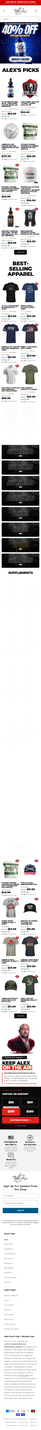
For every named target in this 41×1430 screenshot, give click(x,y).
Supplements (8, 1249)
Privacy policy (33, 1419)
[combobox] (20, 19)
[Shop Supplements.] (20, 452)
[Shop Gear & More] (20, 561)
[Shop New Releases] (20, 483)
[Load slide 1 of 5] (4, 63)
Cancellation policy (11, 1425)
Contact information (11, 1422)
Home (6, 1239)
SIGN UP (20, 1210)
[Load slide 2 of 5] (12, 63)
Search (6, 1300)
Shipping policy (23, 1425)
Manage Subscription (11, 1329)
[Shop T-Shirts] (20, 514)
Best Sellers (8, 1263)
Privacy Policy (9, 1315)
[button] (4, 11)
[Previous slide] (2, 42)
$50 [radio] (30, 1102)
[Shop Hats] (20, 499)
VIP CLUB (7, 1282)
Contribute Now (19, 1120)
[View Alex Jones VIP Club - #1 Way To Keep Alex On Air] (20, 545)
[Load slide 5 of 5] (37, 63)
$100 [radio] (11, 1110)
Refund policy (34, 1422)
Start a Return (9, 1305)
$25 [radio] (11, 1102)
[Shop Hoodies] (20, 530)
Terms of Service (10, 1324)
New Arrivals (8, 1258)
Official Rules (24, 1375)
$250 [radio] (30, 1111)
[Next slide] (38, 42)
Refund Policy (9, 1319)
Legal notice (33, 1425)
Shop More (8, 1273)
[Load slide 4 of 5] (29, 63)
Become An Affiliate (11, 1295)
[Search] (37, 19)
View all (20, 252)
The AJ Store (11, 1419)
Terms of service (23, 1422)
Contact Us (8, 1310)
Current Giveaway (10, 1277)
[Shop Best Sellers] (20, 467)
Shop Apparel (9, 1268)
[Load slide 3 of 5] (20, 63)
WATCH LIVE (8, 1244)
